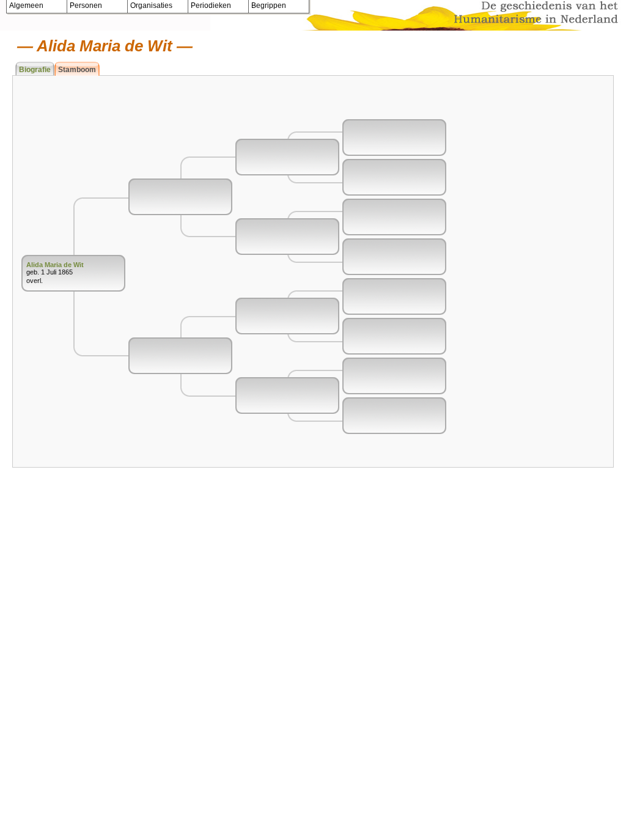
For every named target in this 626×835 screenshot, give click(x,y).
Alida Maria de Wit (55, 264)
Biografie (35, 69)
